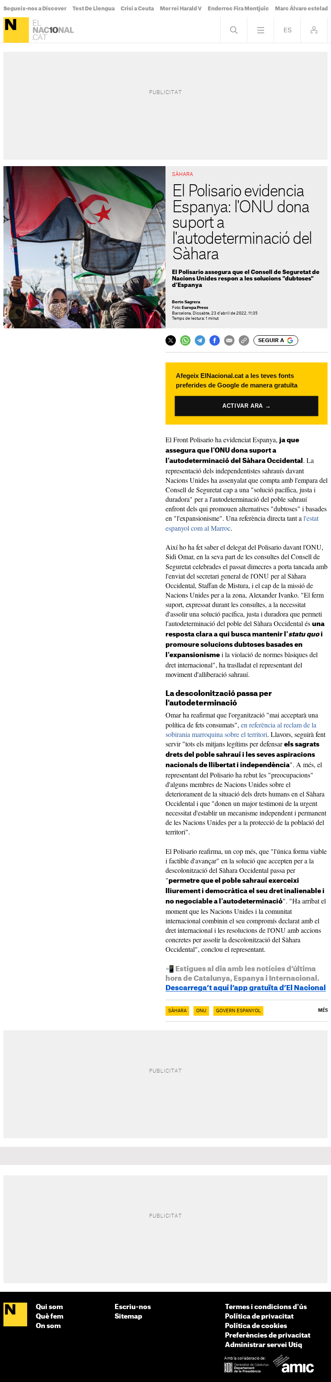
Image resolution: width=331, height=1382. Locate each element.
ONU (201, 1011)
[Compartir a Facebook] (214, 340)
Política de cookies (256, 1326)
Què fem (49, 1316)
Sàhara (177, 1011)
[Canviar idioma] (287, 30)
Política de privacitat (259, 1316)
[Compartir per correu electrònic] (229, 340)
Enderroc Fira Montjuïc (238, 8)
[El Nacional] (16, 30)
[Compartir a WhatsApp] (185, 340)
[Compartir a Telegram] (200, 340)
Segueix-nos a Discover (34, 8)
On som (48, 1326)
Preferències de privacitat (267, 1335)
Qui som (49, 1307)
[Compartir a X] (171, 340)
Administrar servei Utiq (263, 1345)
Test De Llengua (93, 8)
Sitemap (128, 1316)
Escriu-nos (133, 1307)
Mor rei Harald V (181, 8)
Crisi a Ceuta (137, 8)
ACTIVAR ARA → (246, 406)
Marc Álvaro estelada (303, 8)
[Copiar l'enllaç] (244, 340)
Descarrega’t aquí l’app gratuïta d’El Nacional (246, 988)
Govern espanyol (238, 1011)
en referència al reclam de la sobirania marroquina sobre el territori (241, 729)
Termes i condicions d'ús (266, 1307)
